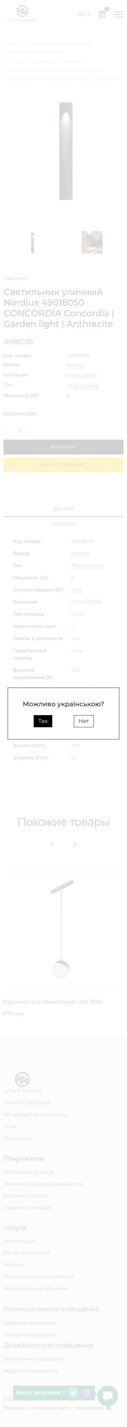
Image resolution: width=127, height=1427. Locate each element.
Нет (84, 721)
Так (43, 721)
